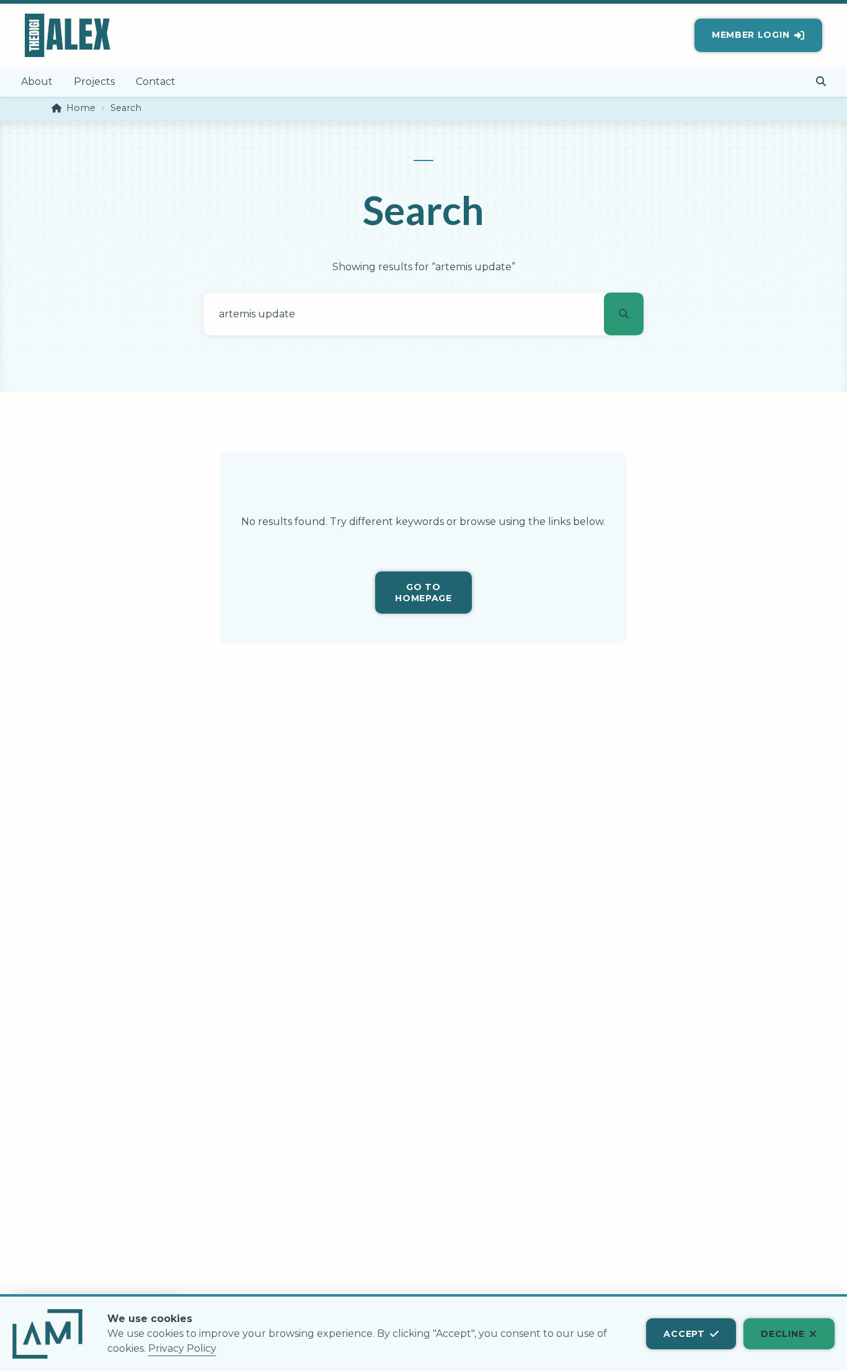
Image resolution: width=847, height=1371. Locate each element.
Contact (155, 81)
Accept (683, 1333)
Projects (94, 81)
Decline (782, 1333)
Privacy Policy (182, 1348)
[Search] (624, 314)
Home (80, 107)
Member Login (750, 34)
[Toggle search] (821, 82)
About (37, 81)
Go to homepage (423, 592)
